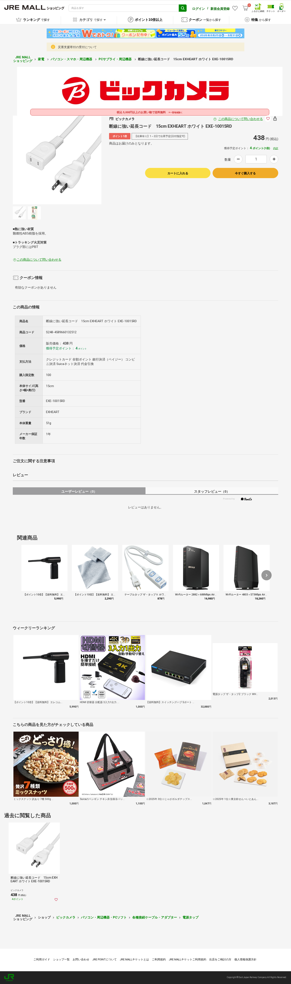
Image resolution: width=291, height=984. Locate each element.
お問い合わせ (81, 959)
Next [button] (81, 160)
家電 (41, 59)
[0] (245, 8)
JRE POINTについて (104, 959)
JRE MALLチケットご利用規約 (187, 959)
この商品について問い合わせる (240, 119)
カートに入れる (177, 173)
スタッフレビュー (212, 491)
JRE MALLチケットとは (134, 959)
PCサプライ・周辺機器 (116, 59)
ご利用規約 (159, 959)
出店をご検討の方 (220, 959)
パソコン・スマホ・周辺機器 (72, 59)
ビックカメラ (65, 917)
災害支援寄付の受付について (77, 47)
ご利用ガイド (41, 959)
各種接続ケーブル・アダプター (154, 917)
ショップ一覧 (61, 959)
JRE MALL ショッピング (22, 59)
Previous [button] (32, 160)
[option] (57, 160)
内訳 (275, 148)
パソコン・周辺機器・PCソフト (104, 917)
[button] (266, 575)
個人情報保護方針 (245, 959)
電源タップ (191, 917)
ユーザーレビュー (79, 491)
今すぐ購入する (245, 173)
